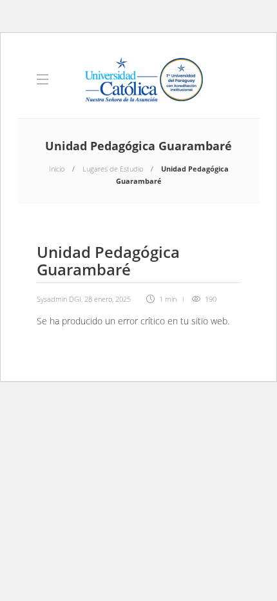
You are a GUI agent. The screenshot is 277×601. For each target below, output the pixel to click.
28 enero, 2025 (107, 299)
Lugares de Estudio (112, 168)
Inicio (56, 168)
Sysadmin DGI (59, 299)
